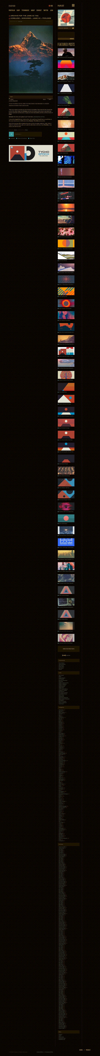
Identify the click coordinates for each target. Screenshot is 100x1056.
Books (60, 721)
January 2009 (61, 997)
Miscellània (61, 780)
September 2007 (62, 1017)
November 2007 (62, 1014)
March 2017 (61, 877)
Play (11, 96)
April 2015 (61, 904)
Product (60, 800)
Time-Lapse (61, 822)
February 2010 (62, 981)
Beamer (60, 669)
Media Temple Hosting (66, 655)
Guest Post (61, 754)
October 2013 (61, 927)
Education (61, 739)
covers (60, 730)
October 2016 (61, 883)
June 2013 (61, 932)
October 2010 (61, 971)
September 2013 (62, 928)
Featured (60, 743)
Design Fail (61, 734)
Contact (39, 10)
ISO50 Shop (61, 687)
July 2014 (61, 916)
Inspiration (61, 761)
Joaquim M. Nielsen (63, 690)
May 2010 (61, 977)
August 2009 (61, 988)
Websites (61, 837)
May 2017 (61, 875)
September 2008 (62, 1002)
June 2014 (61, 917)
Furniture (60, 748)
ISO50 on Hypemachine (63, 682)
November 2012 (62, 940)
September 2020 (62, 846)
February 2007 (62, 1023)
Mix (59, 781)
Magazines (61, 777)
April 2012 (61, 949)
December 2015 (62, 895)
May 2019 (61, 851)
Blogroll (60, 719)
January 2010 (61, 982)
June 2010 (61, 976)
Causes (60, 724)
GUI (59, 755)
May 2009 (61, 992)
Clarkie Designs (62, 677)
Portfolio (12, 10)
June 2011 (61, 961)
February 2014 (62, 922)
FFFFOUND (61, 679)
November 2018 (62, 855)
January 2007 (61, 1024)
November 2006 (62, 1027)
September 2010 (62, 972)
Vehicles (60, 830)
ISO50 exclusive (62, 771)
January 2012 (61, 953)
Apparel (60, 716)
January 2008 (61, 1012)
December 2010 (62, 969)
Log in (60, 1035)
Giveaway (61, 751)
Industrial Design (62, 760)
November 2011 (62, 955)
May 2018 (61, 860)
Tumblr (60, 824)
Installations (61, 764)
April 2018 (61, 861)
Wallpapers (61, 833)
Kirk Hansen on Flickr (63, 692)
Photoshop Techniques (63, 793)
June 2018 (61, 859)
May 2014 (61, 918)
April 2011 (61, 964)
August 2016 (61, 886)
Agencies (60, 711)
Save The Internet (62, 701)
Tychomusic (61, 703)
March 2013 (61, 935)
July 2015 (61, 901)
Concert (60, 728)
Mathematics (61, 779)
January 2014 (61, 923)
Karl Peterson (61, 691)
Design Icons (61, 735)
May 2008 (61, 1007)
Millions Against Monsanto (64, 698)
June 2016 (61, 888)
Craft (60, 732)
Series (60, 812)
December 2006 (62, 1025)
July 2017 (61, 872)
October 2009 (61, 986)
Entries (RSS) (40, 1052)
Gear (60, 750)
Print (60, 797)
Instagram (61, 763)
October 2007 (61, 1016)
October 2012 (61, 941)
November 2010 (62, 970)
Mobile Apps (61, 784)
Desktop (60, 737)
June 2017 (61, 874)
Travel (60, 823)
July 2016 (61, 887)
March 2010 (61, 980)
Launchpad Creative (63, 693)
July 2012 (61, 945)
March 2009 (61, 995)
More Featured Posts (68, 648)
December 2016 (62, 881)
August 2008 (61, 1003)
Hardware (61, 758)
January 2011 (61, 967)
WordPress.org (62, 1039)
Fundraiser (61, 747)
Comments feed (62, 1038)
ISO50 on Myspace (63, 684)
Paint (60, 790)
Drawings (61, 738)
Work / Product (85, 1050)
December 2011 (62, 954)
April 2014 (61, 919)
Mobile (60, 782)
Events (60, 740)
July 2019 (61, 849)
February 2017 (62, 879)
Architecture (61, 717)
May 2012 (61, 948)
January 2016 (61, 893)
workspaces (61, 840)
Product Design (62, 801)
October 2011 (61, 956)
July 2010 (61, 975)
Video (60, 832)
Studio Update (62, 819)
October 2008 (61, 1001)
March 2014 (61, 921)
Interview (60, 766)
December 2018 (62, 854)
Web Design (61, 835)
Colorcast (61, 727)
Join (51, 10)
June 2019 (61, 850)
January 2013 (61, 938)
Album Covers (62, 712)
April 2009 (61, 993)
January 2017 (61, 880)
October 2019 (61, 848)
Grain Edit (61, 681)
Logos (60, 776)
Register (60, 1034)
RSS (51, 5)
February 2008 (62, 1011)
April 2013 (61, 934)
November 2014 (62, 911)
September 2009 (62, 987)
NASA (60, 786)
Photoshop (61, 792)
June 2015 (61, 902)
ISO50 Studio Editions (63, 689)
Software (60, 816)
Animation (61, 713)
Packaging (61, 788)
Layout (60, 774)
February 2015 (62, 907)
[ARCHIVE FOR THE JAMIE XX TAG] (23, 15)
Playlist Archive (66, 28)
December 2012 (62, 939)
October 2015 (61, 897)
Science (60, 811)
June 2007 (61, 1018)
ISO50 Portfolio (62, 686)
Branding (60, 722)
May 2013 (61, 933)
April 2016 (61, 891)
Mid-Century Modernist (63, 697)
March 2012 (61, 950)
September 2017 (62, 870)
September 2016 (62, 885)
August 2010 (61, 974)
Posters (60, 796)
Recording (61, 808)
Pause (11, 99)
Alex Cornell (61, 665)
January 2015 (61, 908)
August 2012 (61, 944)
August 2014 (61, 914)
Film (60, 744)
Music (26, 129)
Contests (60, 729)
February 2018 (62, 864)
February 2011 (62, 966)
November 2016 (62, 882)
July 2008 (61, 1004)
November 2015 (62, 896)
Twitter (45, 10)
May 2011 (61, 962)
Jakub (20, 21)
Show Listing (61, 813)
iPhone (60, 769)
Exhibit (60, 742)
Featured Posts (66, 44)
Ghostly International (63, 680)
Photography (61, 791)
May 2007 (61, 1019)
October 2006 (61, 1028)
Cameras (60, 723)
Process (60, 798)
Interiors (60, 765)
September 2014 (62, 913)
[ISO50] (13, 6)
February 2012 (62, 951)
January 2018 (61, 865)
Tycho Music (25, 10)
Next (50, 99)
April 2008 (61, 1008)
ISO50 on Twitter (62, 685)
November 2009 (62, 985)
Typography (61, 828)
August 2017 (61, 871)
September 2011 (62, 958)
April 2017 (61, 876)
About (33, 10)
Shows (60, 814)
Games (60, 749)
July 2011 (61, 960)
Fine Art (60, 745)
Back (44, 99)
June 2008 (61, 1006)
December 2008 (62, 998)
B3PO (60, 676)
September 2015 (62, 898)
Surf (59, 821)
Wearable (61, 834)
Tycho (60, 827)
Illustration (61, 759)
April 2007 (61, 1020)
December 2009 (62, 983)
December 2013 (62, 924)
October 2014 (61, 912)
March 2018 (61, 863)
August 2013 (61, 929)
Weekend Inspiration (63, 838)
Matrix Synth (61, 695)
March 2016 (61, 892)
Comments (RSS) (49, 1052)
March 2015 (61, 906)
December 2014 (62, 909)
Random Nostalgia (62, 806)
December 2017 (62, 866)
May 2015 (61, 903)
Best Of (60, 718)
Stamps (60, 818)
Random (60, 805)
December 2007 (62, 1013)
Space (60, 817)
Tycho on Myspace (63, 702)
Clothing (60, 726)
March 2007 (61, 1022)
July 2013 (61, 930)
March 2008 (61, 1009)
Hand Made (61, 756)
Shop (18, 10)
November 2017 (62, 868)
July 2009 (61, 990)
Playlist (66, 5)
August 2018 (61, 856)
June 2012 (61, 946)
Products (60, 802)
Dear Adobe (61, 733)
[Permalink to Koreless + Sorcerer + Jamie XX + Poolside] (30, 18)
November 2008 (62, 999)
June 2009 (61, 991)
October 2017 (61, 869)
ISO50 (60, 770)
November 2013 (62, 925)
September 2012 (62, 943)
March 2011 (61, 965)
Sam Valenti (61, 668)
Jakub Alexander (62, 664)
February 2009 (62, 996)
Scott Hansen (61, 663)
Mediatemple (61, 696)
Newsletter (61, 787)
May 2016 (61, 890)
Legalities (61, 775)
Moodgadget (61, 700)
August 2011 (61, 959)
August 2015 (61, 900)
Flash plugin (25, 105)
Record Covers (62, 807)
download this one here (39, 116)
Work (60, 839)
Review (60, 809)
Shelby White (61, 666)
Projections (61, 803)
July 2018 (61, 858)
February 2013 (62, 937)
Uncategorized (62, 829)
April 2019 (61, 853)
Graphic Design (62, 753)
